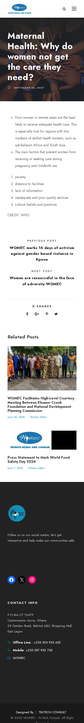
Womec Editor (38, 417)
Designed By (25, 712)
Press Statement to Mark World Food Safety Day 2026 (39, 459)
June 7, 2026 (15, 468)
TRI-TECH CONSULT (52, 712)
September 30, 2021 (29, 87)
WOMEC (19, 658)
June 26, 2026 (16, 417)
